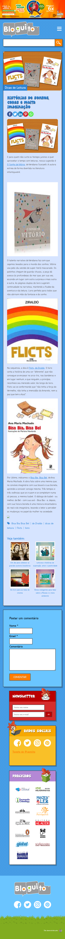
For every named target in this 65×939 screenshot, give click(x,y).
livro (27, 527)
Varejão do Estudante (32, 888)
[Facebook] (9, 114)
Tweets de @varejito (23, 751)
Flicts (19, 527)
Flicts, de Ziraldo (37, 367)
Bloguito (21, 29)
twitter (27, 743)
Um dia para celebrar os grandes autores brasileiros (20, 564)
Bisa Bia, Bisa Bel (38, 477)
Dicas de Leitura (15, 87)
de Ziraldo (37, 523)
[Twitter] (15, 114)
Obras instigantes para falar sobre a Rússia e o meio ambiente (45, 593)
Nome (12, 625)
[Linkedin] (20, 114)
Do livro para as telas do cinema (19, 591)
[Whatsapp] (31, 114)
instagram (37, 743)
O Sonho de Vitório (16, 164)
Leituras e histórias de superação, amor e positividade (45, 564)
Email (12, 636)
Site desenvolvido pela (51, 930)
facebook (17, 743)
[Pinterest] (25, 114)
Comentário (16, 646)
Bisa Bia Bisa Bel (20, 523)
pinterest (47, 743)
